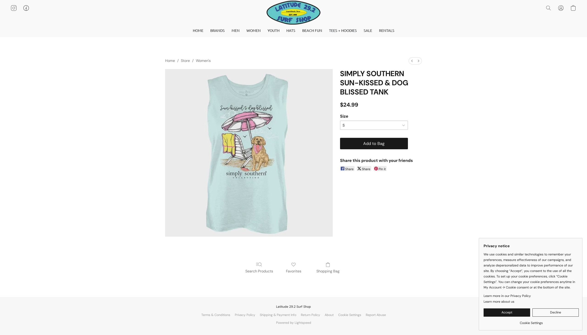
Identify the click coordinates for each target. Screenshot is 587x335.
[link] (531, 321)
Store (185, 60)
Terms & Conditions (215, 315)
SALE (368, 30)
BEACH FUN (312, 30)
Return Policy (310, 315)
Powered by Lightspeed (293, 323)
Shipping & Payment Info (278, 315)
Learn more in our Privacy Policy (507, 296)
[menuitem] (412, 61)
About (329, 315)
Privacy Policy (245, 315)
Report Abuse (376, 315)
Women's (203, 60)
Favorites (293, 271)
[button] (293, 12)
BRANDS (217, 30)
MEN (236, 30)
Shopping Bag (328, 271)
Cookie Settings (349, 315)
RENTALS (386, 30)
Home (170, 60)
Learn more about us (499, 301)
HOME (198, 30)
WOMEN (253, 30)
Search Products (259, 271)
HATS (290, 30)
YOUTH (274, 30)
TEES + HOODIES (343, 30)
